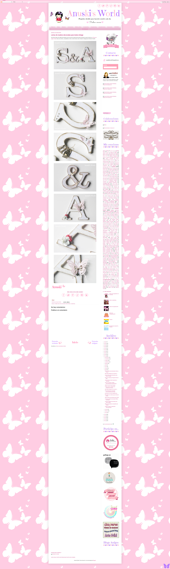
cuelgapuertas (105, 206)
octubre (106, 360)
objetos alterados (113, 263)
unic (114, 285)
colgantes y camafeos (107, 190)
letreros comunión (106, 238)
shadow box (108, 280)
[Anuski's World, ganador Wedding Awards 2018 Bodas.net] (111, 84)
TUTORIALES (85, 29)
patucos (116, 264)
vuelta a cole (110, 287)
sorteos (117, 281)
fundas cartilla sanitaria (111, 226)
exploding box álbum (109, 222)
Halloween (111, 229)
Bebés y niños (78, 26)
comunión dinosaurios (115, 191)
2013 (105, 419)
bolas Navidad (112, 170)
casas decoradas (115, 184)
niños (116, 262)
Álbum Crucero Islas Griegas (110, 385)
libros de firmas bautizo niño (112, 246)
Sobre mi (53, 26)
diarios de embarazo (111, 214)
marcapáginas (115, 254)
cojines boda (116, 188)
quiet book (105, 272)
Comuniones (70, 26)
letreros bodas (68, 303)
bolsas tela (110, 173)
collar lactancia (115, 190)
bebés (114, 166)
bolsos (116, 173)
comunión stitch (110, 195)
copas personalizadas (115, 200)
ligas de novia (107, 253)
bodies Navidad (105, 170)
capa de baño (114, 183)
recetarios (112, 274)
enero (106, 412)
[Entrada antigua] (93, 344)
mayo (106, 368)
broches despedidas (106, 174)
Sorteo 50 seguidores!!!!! (113, 306)
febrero (106, 410)
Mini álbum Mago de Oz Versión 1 (111, 389)
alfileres (116, 160)
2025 (105, 343)
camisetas (104, 182)
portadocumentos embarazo (108, 269)
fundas (104, 226)
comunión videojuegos (113, 198)
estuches (115, 218)
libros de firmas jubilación (115, 252)
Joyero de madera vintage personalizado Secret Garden (111, 383)
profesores (116, 270)
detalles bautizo (107, 208)
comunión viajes (105, 198)
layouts (104, 236)
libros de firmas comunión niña (111, 249)
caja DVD (116, 175)
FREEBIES (116, 26)
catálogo (104, 185)
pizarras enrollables (115, 265)
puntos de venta (115, 271)
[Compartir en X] (66, 302)
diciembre (107, 357)
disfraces (115, 217)
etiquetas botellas (106, 219)
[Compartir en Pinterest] (69, 302)
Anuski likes (112, 161)
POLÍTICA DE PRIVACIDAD (61, 557)
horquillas (115, 229)
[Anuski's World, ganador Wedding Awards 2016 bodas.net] (111, 93)
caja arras (111, 175)
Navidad (104, 262)
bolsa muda (110, 171)
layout (117, 235)
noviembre (107, 358)
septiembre (107, 361)
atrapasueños (107, 164)
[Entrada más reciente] (57, 344)
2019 (105, 352)
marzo (106, 409)
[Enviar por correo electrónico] (64, 302)
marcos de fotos (106, 255)
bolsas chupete (105, 172)
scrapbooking (73, 303)
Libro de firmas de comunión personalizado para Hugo (110, 391)
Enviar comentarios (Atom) (61, 346)
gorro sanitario (111, 227)
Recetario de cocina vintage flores (111, 393)
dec (118, 206)
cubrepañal (115, 205)
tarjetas (106, 283)
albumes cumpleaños (106, 157)
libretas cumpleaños (106, 243)
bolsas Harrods (112, 172)
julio (106, 365)
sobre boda (113, 280)
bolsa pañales (115, 171)
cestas (114, 185)
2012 (105, 420)
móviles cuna (115, 260)
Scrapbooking (94, 26)
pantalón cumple (110, 264)
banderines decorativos (107, 166)
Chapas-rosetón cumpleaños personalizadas (110, 407)
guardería (106, 228)
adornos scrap (112, 150)
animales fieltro (105, 161)
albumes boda (105, 156)
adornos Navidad (106, 150)
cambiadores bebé (113, 181)
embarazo (105, 218)
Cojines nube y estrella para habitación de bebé (110, 387)
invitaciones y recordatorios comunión (110, 232)
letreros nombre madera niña (108, 240)
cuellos (115, 206)
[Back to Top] (167, 566)
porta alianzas (113, 266)
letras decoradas (62, 303)
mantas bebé (109, 254)
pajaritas (104, 264)
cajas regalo (105, 180)
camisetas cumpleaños (112, 182)
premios (111, 270)
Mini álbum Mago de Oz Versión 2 (111, 373)
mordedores (109, 260)
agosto (106, 363)
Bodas (58, 26)
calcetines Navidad (113, 180)
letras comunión (111, 236)
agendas (115, 151)
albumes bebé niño (113, 155)
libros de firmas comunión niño (111, 250)
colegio (106, 189)
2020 (105, 351)
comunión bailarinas (106, 191)
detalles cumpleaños (109, 211)
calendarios (105, 181)
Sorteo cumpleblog (112, 300)
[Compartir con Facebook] (67, 302)
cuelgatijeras (111, 206)
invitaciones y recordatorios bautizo (110, 231)
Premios (110, 319)
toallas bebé (114, 283)
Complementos (102, 26)
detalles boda (57, 303)
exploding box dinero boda (112, 223)
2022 (105, 348)
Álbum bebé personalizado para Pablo (112, 397)
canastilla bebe (106, 183)
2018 (105, 354)
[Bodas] (104, 124)
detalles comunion (115, 210)
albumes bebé (113, 152)
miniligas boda (114, 257)
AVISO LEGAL (53, 557)
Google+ (4, 0)
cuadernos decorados (110, 202)
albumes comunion (113, 156)
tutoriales (111, 285)
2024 (105, 345)
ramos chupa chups (112, 272)
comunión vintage (107, 199)
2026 (105, 341)
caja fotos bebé (105, 176)
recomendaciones (108, 424)
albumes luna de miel (111, 159)
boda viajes (105, 167)
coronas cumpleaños (109, 201)
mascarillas (107, 256)
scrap (116, 278)
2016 (105, 414)
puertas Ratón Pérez (106, 271)
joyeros (111, 233)
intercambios (105, 230)
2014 (105, 417)
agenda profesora (110, 151)
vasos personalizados (111, 286)
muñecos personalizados (109, 261)
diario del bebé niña (108, 213)
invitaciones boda (114, 230)
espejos (111, 218)
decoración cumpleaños (115, 207)
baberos (112, 164)
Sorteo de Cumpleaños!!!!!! (112, 313)
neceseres (111, 262)
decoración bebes (107, 207)
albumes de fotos (115, 157)
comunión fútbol (108, 192)
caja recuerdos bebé (113, 176)
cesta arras (109, 185)
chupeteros (105, 188)
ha (117, 228)
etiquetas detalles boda (113, 220)
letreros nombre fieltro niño (112, 239)
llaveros (113, 253)
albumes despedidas (109, 158)
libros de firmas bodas (108, 247)
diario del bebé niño (115, 213)
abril (106, 369)
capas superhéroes (106, 184)
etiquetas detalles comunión (108, 221)
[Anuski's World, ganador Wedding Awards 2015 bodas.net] (111, 97)
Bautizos (64, 26)
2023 (105, 346)
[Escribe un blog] (65, 302)
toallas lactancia (106, 284)
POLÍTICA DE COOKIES (71, 557)
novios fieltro (105, 263)
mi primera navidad (106, 257)
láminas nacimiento (110, 235)
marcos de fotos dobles (114, 255)
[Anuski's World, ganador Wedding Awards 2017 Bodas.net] (111, 89)
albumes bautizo (105, 152)
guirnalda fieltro (113, 228)
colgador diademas (114, 189)
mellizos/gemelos (114, 256)
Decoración (109, 26)
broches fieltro (114, 174)
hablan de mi (105, 229)
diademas (110, 212)
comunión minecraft (110, 193)
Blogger (94, 560)
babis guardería (113, 165)
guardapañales (116, 227)
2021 (105, 349)
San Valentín (110, 278)
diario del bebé (116, 212)
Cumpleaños (86, 26)
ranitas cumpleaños (111, 273)
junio (106, 366)
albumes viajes (110, 160)
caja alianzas (105, 175)
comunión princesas (109, 194)
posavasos (107, 270)
